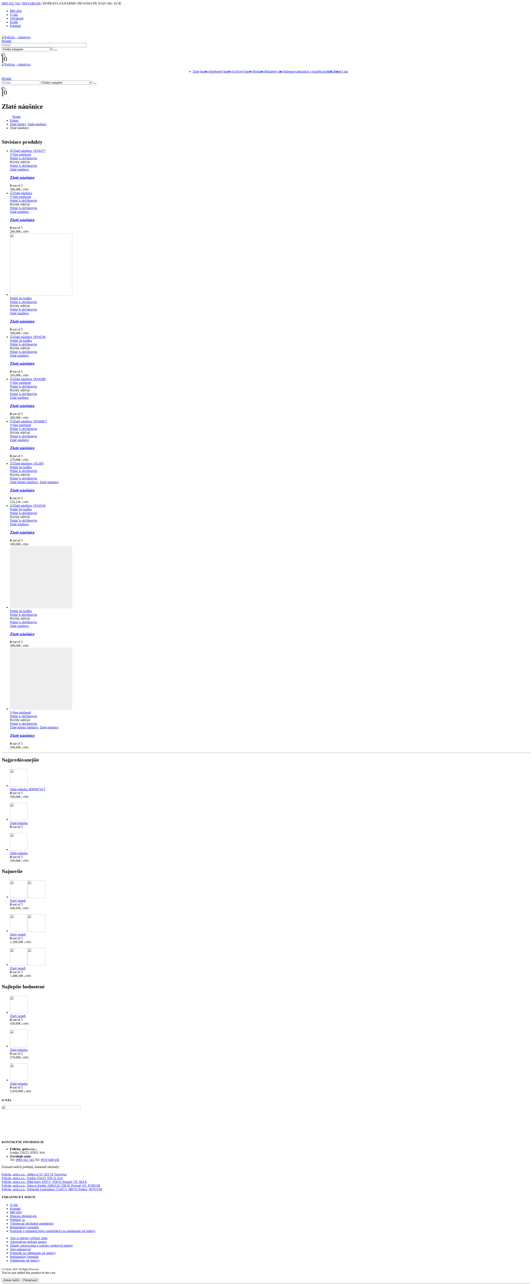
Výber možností (20, 154)
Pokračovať (30, 1280)
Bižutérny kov (274, 71)
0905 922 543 (11, 3)
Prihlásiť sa (17, 1220)
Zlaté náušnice (19, 169)
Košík (14, 22)
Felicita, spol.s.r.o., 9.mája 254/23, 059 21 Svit (32, 1178)
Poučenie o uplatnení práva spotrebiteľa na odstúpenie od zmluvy (53, 1231)
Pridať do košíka (21, 298)
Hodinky (259, 71)
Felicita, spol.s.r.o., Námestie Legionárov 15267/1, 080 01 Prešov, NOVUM (52, 1189)
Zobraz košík (11, 1280)
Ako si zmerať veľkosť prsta (28, 1238)
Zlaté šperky (201, 71)
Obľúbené (16, 18)
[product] (270, 151)
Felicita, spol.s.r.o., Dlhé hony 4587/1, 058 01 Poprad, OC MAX (44, 1182)
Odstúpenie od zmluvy (25, 1260)
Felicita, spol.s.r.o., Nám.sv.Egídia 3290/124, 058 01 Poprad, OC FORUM (51, 1185)
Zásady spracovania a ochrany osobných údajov (41, 1245)
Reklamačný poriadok (24, 1227)
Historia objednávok (23, 1216)
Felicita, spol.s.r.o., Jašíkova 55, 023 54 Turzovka (34, 1174)
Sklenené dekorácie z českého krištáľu (308, 71)
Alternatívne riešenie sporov (28, 1242)
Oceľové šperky (242, 71)
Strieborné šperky (220, 71)
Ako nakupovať (20, 1249)
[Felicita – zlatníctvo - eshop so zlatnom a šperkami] (16, 37)
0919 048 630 (31, 3)
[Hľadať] (55, 50)
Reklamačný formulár (24, 1256)
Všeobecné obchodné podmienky (32, 1223)
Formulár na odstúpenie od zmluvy (33, 1253)
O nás (14, 14)
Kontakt (15, 1208)
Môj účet (16, 11)
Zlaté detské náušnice (24, 482)
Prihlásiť (15, 26)
